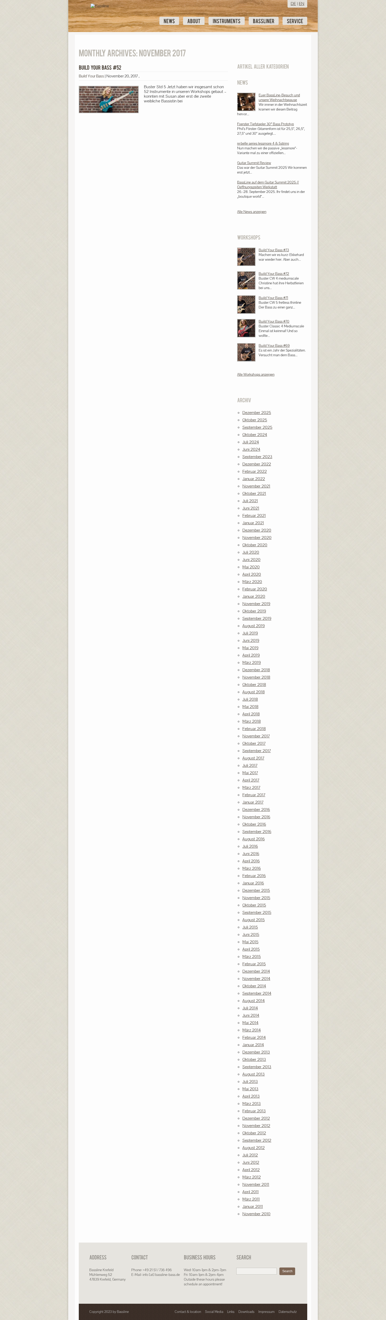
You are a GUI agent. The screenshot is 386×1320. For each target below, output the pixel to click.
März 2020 (252, 581)
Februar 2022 (254, 471)
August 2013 (253, 1074)
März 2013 (251, 1103)
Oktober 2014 (254, 986)
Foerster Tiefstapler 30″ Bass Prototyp (265, 124)
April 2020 (251, 574)
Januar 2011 (252, 1206)
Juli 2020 (250, 552)
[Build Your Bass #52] (100, 67)
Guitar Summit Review (254, 162)
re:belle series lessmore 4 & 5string (263, 143)
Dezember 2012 (256, 1118)
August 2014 (253, 1000)
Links (230, 1311)
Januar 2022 (253, 478)
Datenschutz (288, 1311)
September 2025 (257, 427)
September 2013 (256, 1067)
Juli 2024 (250, 442)
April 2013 (251, 1096)
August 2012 (253, 1147)
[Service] (295, 21)
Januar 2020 (253, 596)
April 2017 (250, 780)
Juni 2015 (250, 934)
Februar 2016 (254, 875)
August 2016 (253, 839)
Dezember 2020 (256, 530)
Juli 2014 (250, 1008)
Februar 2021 (254, 515)
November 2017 (256, 736)
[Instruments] (226, 21)
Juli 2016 (250, 846)
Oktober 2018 (254, 684)
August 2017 (253, 758)
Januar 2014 (253, 1044)
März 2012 (251, 1177)
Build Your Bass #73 (274, 250)
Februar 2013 (254, 1111)
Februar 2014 (254, 1037)
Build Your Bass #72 (274, 273)
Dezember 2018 (256, 670)
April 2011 (250, 1192)
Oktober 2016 (254, 824)
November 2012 (256, 1125)
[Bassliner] (264, 21)
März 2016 (251, 868)
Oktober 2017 (253, 743)
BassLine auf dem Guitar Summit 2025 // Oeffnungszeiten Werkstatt (268, 184)
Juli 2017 (249, 765)
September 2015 (256, 912)
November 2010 (256, 1214)
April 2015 (251, 949)
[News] (169, 21)
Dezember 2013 (256, 1052)
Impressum (266, 1311)
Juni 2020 (251, 559)
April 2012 (251, 1169)
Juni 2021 (250, 508)
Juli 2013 (250, 1081)
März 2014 (251, 1030)
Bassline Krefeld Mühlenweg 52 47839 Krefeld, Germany (107, 1274)
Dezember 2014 (256, 971)
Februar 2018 (254, 728)
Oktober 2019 (254, 611)
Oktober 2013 (254, 1059)
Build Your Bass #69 (274, 345)
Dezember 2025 (256, 412)
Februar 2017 (253, 795)
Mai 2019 (250, 648)
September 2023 (257, 456)
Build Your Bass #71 (273, 297)
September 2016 (256, 831)
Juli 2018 (250, 699)
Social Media (214, 1311)
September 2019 (256, 618)
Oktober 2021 (254, 493)
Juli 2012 (250, 1155)
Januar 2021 (253, 523)
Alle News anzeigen (251, 211)
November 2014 (256, 978)
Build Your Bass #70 (274, 321)
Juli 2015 (250, 927)
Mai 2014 (250, 1022)
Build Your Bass (91, 76)
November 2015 (256, 897)
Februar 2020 (254, 589)
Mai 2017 (250, 773)
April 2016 (251, 861)
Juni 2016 (250, 853)
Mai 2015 (250, 942)
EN (301, 3)
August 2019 (253, 625)
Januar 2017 (252, 802)
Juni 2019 (250, 640)
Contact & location (188, 1311)
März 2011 (251, 1199)
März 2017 (251, 787)
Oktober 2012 (254, 1133)
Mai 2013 (250, 1089)
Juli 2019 (250, 633)
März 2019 (251, 662)
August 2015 (253, 920)
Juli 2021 (250, 501)
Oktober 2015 (254, 905)
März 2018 (251, 721)
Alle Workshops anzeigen (255, 374)
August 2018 (253, 692)
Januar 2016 (253, 883)
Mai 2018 (250, 706)
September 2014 (256, 993)
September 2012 (256, 1140)
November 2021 (256, 486)
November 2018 (256, 677)
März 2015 (251, 956)
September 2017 (256, 750)
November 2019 (256, 603)
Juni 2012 (250, 1162)
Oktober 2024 (254, 434)
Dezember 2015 (256, 890)
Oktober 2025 (254, 420)
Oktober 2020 (254, 545)
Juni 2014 (250, 1015)
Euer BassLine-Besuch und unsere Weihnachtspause (279, 97)
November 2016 (256, 817)
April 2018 (251, 714)
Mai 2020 (251, 567)
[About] (194, 21)
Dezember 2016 (256, 809)
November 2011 (255, 1184)
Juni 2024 (251, 449)
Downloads (246, 1311)
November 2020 (257, 537)
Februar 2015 (254, 964)
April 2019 (251, 655)
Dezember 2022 (256, 464)
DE (293, 3)
